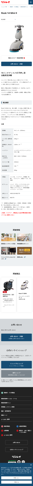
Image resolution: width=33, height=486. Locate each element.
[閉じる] (31, 465)
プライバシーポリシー (19, 472)
